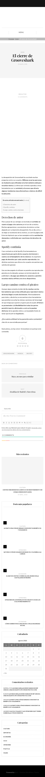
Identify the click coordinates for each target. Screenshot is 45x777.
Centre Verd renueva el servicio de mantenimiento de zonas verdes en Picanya (22, 491)
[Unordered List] (17, 422)
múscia (20, 353)
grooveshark (8, 353)
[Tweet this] (21, 69)
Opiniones (22, 550)
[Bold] (3, 422)
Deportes (6, 733)
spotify (29, 353)
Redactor (22, 94)
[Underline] (9, 422)
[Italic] (6, 422)
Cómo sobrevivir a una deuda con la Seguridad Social (22, 624)
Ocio (17, 39)
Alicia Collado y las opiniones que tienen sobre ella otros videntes (22, 712)
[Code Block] (22, 422)
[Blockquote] (19, 422)
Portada (11, 39)
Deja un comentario (9, 363)
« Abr (5, 673)
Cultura (22, 487)
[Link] (24, 422)
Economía (22, 574)
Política (6, 749)
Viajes (5, 753)
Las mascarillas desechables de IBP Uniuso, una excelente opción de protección (20, 689)
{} (27, 422)
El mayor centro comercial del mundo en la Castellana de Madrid (22, 576)
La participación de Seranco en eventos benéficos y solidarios (22, 529)
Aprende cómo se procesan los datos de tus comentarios (22, 429)
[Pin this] (26, 69)
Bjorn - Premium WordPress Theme (27, 772)
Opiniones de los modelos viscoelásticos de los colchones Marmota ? (22, 600)
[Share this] (18, 69)
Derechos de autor (9, 204)
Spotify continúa (9, 207)
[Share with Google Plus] (23, 69)
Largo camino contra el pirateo (13, 210)
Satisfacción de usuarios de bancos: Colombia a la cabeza (22, 553)
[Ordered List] (14, 422)
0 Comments (22, 97)
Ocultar (26, 200)
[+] (30, 422)
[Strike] (11, 422)
